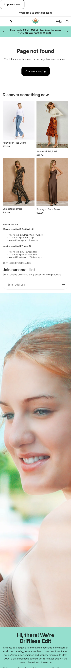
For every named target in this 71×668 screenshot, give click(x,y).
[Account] (59, 21)
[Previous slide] (3, 31)
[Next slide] (67, 31)
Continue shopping (35, 71)
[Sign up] (63, 284)
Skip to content (12, 4)
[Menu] (4, 21)
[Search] (11, 21)
